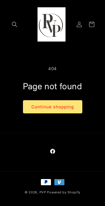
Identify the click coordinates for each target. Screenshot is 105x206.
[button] (14, 24)
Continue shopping (52, 106)
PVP (42, 192)
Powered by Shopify (63, 192)
